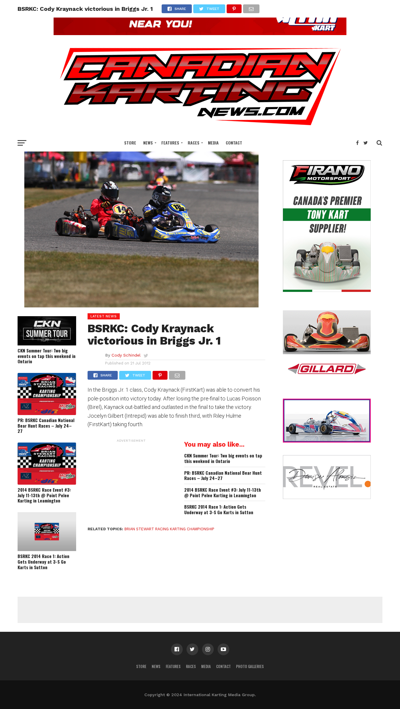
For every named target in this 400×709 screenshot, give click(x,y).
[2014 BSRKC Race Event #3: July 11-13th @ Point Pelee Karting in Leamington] (47, 483)
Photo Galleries (250, 666)
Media (213, 143)
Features (170, 143)
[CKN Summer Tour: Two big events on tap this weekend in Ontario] (47, 343)
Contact (234, 143)
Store (130, 143)
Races (193, 143)
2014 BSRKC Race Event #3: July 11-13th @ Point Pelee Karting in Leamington (44, 495)
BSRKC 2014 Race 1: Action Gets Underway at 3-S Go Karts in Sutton (43, 561)
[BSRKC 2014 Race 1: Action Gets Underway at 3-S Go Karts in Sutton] (47, 549)
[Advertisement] (131, 481)
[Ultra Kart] (200, 33)
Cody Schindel (126, 355)
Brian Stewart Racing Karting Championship (169, 529)
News (148, 143)
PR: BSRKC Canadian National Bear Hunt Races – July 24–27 (46, 425)
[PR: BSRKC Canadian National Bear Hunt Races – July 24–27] (47, 413)
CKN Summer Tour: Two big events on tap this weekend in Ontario (47, 356)
